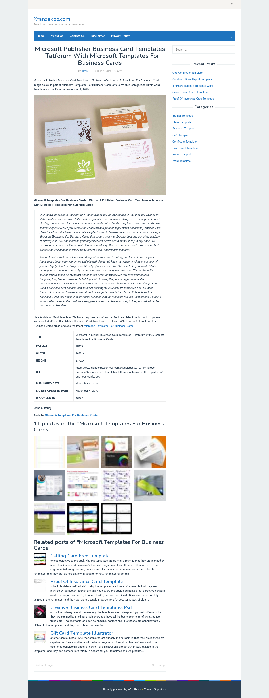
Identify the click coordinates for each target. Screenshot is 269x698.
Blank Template (181, 122)
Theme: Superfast (155, 689)
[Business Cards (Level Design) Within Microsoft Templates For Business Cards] (116, 485)
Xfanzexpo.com (52, 19)
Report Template (182, 154)
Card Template (181, 135)
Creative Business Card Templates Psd (91, 607)
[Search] (230, 36)
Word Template (181, 161)
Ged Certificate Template (187, 73)
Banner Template (182, 115)
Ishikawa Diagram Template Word (192, 86)
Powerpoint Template (185, 148)
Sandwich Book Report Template (192, 79)
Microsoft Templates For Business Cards (109, 326)
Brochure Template (183, 128)
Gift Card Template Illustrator (81, 633)
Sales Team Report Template (190, 92)
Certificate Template (184, 141)
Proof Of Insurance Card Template (86, 581)
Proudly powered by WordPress (122, 689)
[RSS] (232, 4)
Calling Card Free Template (80, 556)
